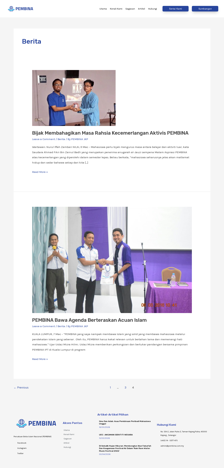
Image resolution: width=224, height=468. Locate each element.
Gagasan (68, 438)
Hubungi (67, 447)
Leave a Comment (43, 139)
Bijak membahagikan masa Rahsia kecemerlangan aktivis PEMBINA (110, 133)
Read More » (40, 171)
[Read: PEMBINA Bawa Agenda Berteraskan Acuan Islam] (112, 259)
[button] (176, 8)
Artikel (66, 443)
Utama (67, 430)
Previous (21, 387)
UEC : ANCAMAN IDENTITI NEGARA (116, 435)
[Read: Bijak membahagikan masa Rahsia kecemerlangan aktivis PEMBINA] (74, 97)
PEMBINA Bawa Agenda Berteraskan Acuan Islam (89, 320)
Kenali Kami (69, 434)
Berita (61, 139)
